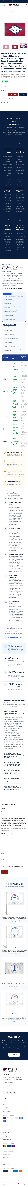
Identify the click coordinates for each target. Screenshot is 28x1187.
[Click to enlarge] (5, 39)
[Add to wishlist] (15, 914)
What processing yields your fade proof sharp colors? (11, 780)
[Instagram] (7, 1092)
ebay (10, 1171)
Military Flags (6, 1164)
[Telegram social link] (8, 102)
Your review (4, 836)
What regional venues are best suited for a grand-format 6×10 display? (12, 772)
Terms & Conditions (8, 1108)
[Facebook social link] (6, 102)
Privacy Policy (6, 1111)
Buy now (23, 94)
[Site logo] (14, 5)
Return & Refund (7, 1139)
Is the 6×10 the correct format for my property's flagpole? (12, 713)
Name (3, 853)
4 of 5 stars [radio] (12, 833)
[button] (12, 914)
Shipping (5, 1136)
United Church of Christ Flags (14, 920)
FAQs (4, 1129)
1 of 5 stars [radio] (9, 833)
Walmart (15, 1171)
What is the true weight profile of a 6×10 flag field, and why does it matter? (12, 764)
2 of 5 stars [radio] (10, 833)
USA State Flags (10, 11)
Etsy (20, 1171)
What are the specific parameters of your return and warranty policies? (12, 788)
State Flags (5, 1157)
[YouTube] (14, 1092)
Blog (4, 1104)
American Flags (7, 1154)
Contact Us (14, 1054)
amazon (5, 1171)
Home (2, 11)
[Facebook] (4, 1092)
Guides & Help (6, 1132)
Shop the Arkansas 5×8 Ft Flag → (13, 637)
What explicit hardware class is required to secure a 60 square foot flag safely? (12, 755)
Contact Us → (6, 1089)
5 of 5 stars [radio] (13, 833)
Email (3, 859)
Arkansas (17, 11)
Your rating (4, 833)
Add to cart (13, 94)
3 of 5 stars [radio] (11, 833)
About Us (5, 1101)
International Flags (7, 1161)
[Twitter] (10, 1092)
